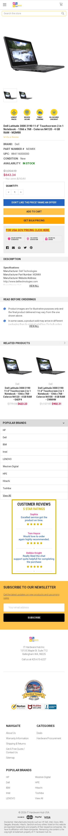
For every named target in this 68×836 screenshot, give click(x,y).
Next (64, 343)
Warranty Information (17, 738)
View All (7, 495)
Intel (5, 451)
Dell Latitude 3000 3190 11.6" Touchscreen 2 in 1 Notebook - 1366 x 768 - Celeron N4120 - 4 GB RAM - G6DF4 (17, 394)
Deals (39, 733)
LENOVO (7, 459)
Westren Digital (10, 466)
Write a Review (11, 137)
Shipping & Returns (16, 743)
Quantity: (12, 186)
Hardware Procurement (49, 738)
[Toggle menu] (4, 4)
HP (4, 430)
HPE (5, 473)
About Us (11, 733)
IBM (5, 444)
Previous (60, 343)
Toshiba (7, 488)
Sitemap (10, 757)
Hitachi (6, 481)
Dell (5, 437)
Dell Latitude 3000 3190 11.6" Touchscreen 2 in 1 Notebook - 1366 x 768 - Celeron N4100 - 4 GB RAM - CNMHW (50, 394)
